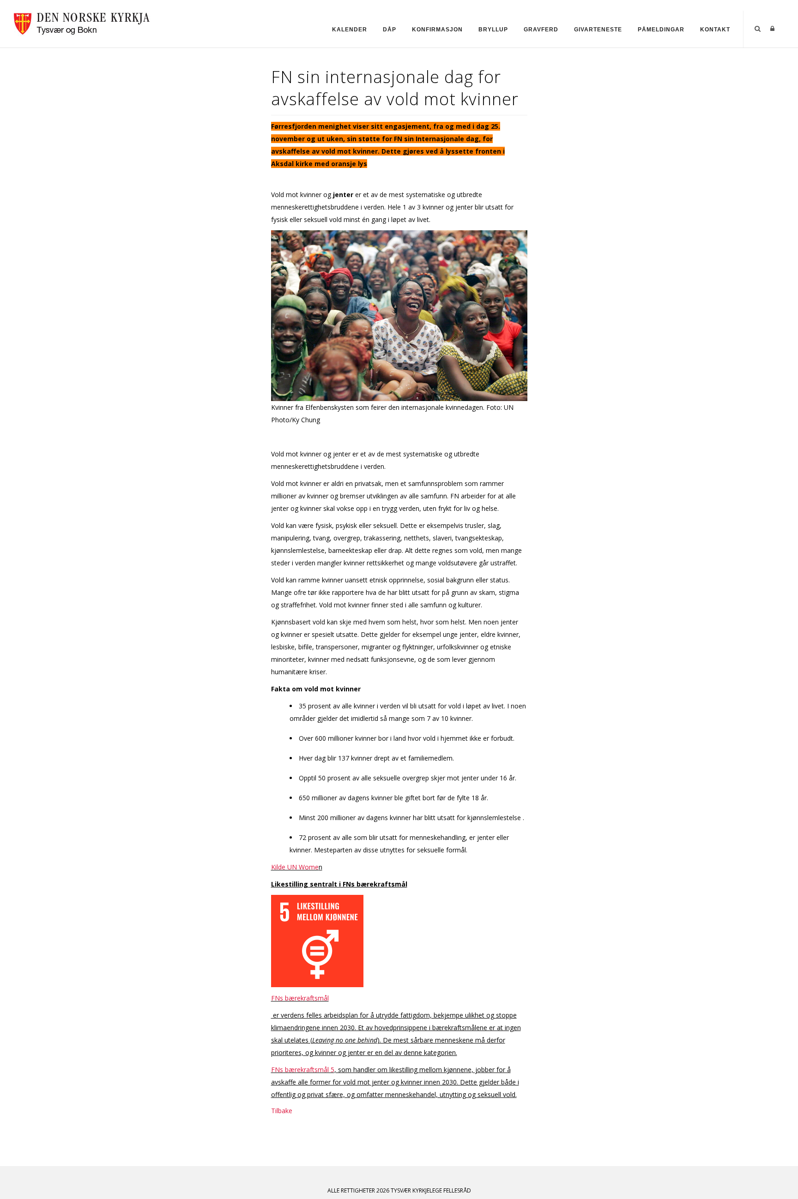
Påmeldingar (661, 29)
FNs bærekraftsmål (300, 998)
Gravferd (541, 29)
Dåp (389, 29)
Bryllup (493, 29)
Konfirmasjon (437, 29)
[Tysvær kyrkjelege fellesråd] (82, 22)
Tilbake (281, 1110)
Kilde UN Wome (295, 867)
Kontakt (715, 29)
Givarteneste (598, 29)
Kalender (349, 29)
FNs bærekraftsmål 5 (302, 1069)
